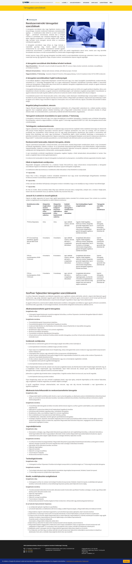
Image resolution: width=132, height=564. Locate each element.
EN (111, 2)
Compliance (94, 2)
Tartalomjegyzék (32, 19)
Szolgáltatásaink (75, 2)
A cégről (64, 2)
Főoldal (57, 2)
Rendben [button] (126, 561)
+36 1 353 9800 (29, 550)
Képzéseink (86, 2)
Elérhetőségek (104, 2)
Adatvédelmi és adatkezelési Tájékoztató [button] (77, 561)
